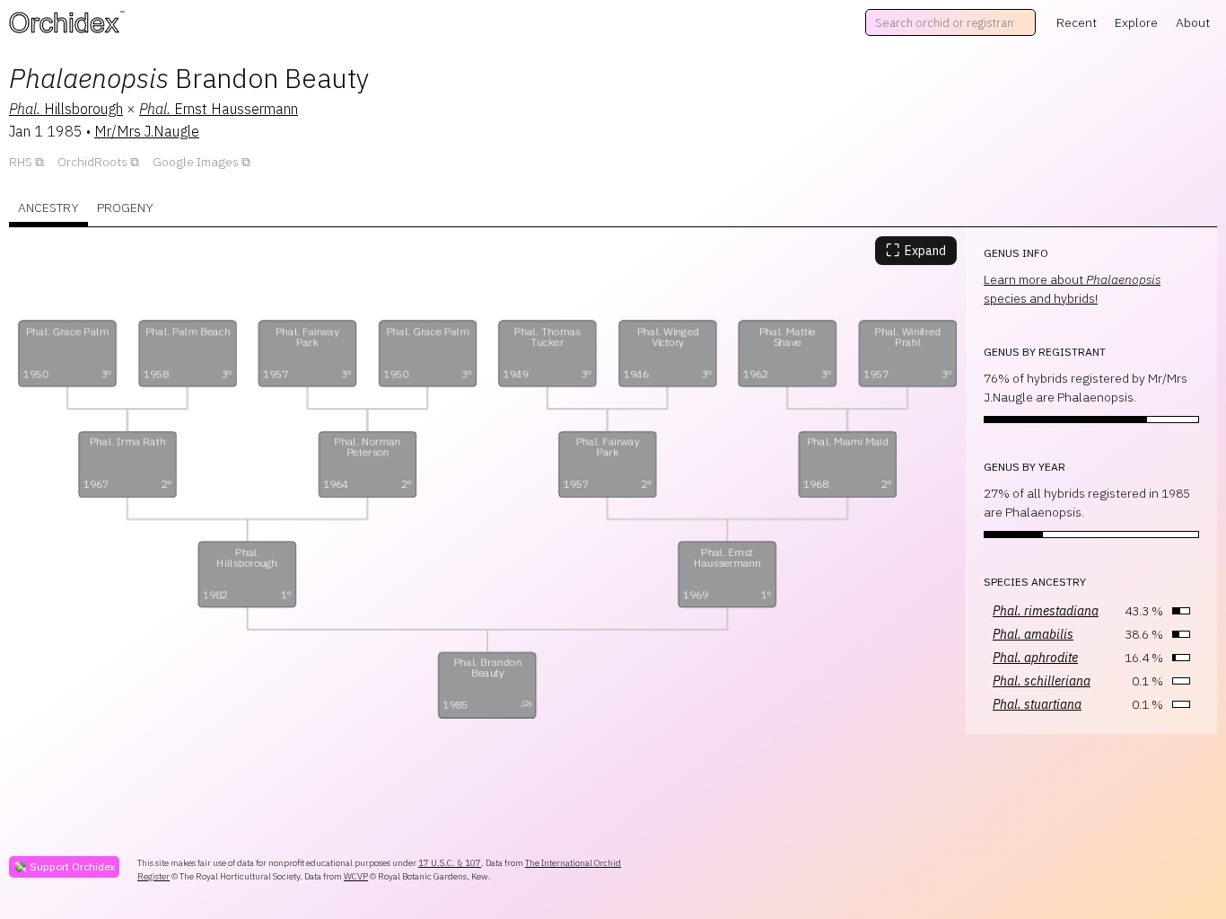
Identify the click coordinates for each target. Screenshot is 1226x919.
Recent (1076, 22)
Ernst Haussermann (218, 109)
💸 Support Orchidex (64, 866)
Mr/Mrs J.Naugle (146, 131)
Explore (1136, 22)
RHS (20, 162)
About (1193, 22)
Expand (916, 250)
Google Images (196, 162)
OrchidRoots (92, 162)
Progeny (125, 207)
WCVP (356, 876)
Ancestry (48, 207)
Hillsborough (66, 109)
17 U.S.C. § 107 (449, 863)
